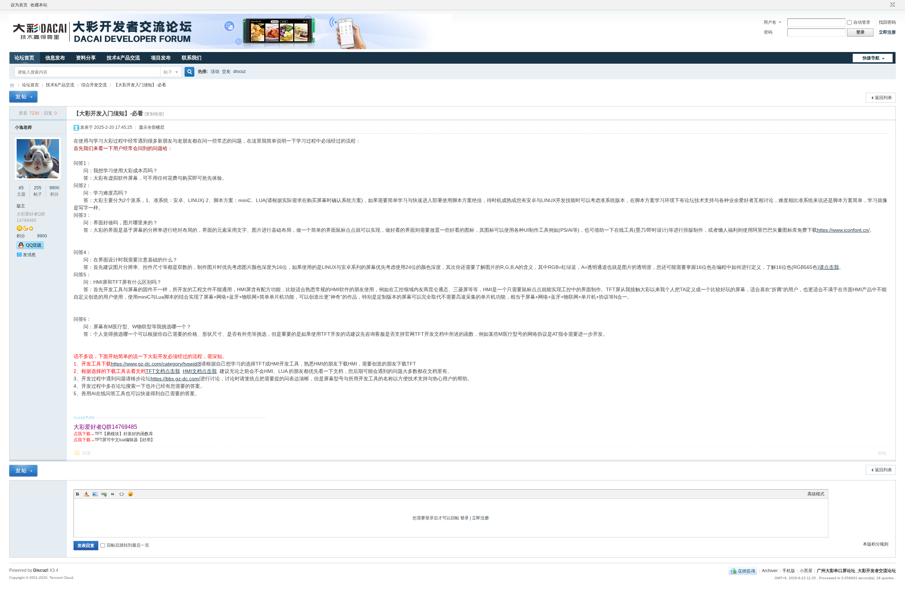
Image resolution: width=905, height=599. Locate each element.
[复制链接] (154, 113)
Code (121, 493)
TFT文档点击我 (163, 371)
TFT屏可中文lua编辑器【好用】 (125, 439)
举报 (882, 453)
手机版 (788, 570)
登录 (464, 518)
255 (37, 187)
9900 (54, 187)
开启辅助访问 (886, 5)
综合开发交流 (94, 84)
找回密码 (887, 22)
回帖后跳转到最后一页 (128, 545)
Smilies (130, 493)
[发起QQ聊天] (30, 247)
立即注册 (887, 32)
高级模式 (815, 493)
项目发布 (161, 58)
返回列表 (883, 97)
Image (95, 493)
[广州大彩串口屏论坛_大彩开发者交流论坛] (230, 47)
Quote (112, 493)
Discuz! (40, 570)
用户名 (770, 22)
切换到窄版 (892, 5)
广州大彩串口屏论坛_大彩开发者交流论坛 (12, 85)
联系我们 (192, 58)
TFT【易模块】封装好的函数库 (124, 433)
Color (86, 493)
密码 (768, 32)
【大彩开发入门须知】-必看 (140, 84)
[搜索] (188, 72)
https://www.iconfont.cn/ (843, 230)
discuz (239, 71)
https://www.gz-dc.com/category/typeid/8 (156, 364)
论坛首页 (24, 58)
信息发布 (55, 58)
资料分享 (86, 58)
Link (103, 493)
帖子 (168, 72)
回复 (86, 453)
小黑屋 (806, 570)
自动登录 (861, 22)
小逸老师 (23, 127)
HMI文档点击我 (200, 371)
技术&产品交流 (123, 58)
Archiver (770, 570)
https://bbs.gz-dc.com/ (175, 378)
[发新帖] (23, 97)
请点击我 (829, 267)
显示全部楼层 (151, 127)
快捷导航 (871, 58)
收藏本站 (38, 4)
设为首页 (19, 4)
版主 (21, 205)
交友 (226, 71)
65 (21, 187)
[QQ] (743, 570)
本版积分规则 (875, 544)
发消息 (29, 254)
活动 (215, 71)
